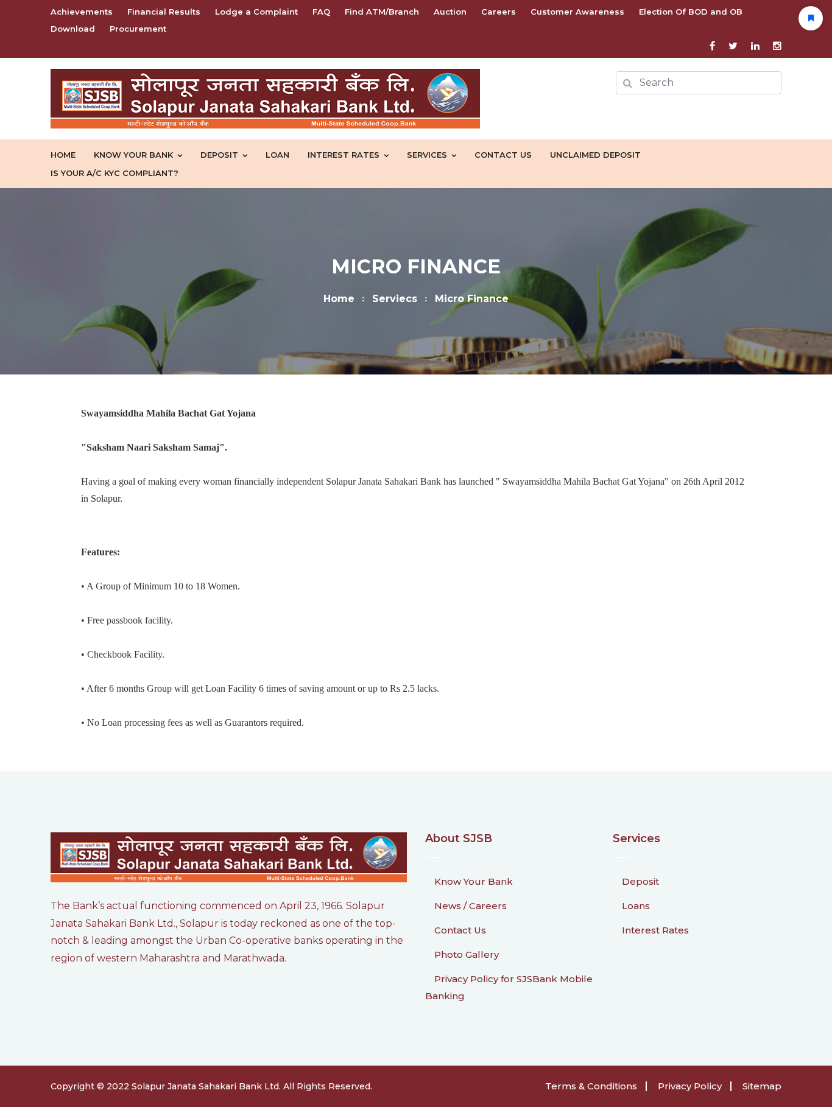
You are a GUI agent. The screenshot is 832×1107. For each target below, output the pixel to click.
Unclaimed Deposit (595, 155)
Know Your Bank (473, 881)
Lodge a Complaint (256, 11)
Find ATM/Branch (382, 11)
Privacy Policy (690, 1086)
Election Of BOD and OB (690, 11)
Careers (498, 11)
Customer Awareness (577, 11)
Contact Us (503, 155)
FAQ (321, 11)
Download (73, 28)
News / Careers (470, 906)
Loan (277, 155)
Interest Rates (343, 155)
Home (63, 155)
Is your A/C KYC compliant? (114, 173)
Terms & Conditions (591, 1086)
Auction (450, 11)
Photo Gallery (466, 954)
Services (427, 155)
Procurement (138, 28)
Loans (636, 906)
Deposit (219, 155)
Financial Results (163, 11)
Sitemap (761, 1086)
